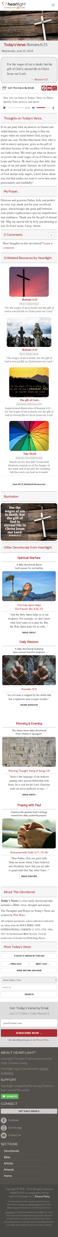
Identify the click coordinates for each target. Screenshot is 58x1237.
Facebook (13, 1120)
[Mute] (33, 107)
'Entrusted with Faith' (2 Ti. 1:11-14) (29, 852)
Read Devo (29, 632)
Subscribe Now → (29, 1032)
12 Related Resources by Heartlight (28, 258)
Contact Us (14, 1135)
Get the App (15, 1127)
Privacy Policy (42, 1039)
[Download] (53, 107)
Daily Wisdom (29, 642)
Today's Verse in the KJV (29, 955)
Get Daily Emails (29, 1111)
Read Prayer (29, 876)
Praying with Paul (29, 805)
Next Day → (43, 964)
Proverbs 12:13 (29, 689)
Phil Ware (19, 915)
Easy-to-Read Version (31, 1204)
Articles (8, 1163)
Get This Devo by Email (21, 88)
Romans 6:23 (41, 79)
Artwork (9, 1169)
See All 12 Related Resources (29, 484)
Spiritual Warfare (29, 558)
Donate (10, 1096)
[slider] (16, 107)
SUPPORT (8, 1080)
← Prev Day (15, 964)
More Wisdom (29, 705)
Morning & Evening (29, 723)
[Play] (4, 107)
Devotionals (11, 1151)
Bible (7, 1157)
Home (8, 1176)
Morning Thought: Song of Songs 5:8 (29, 770)
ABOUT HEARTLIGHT (18, 1053)
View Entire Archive (29, 970)
